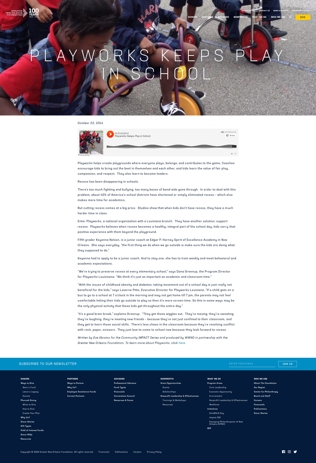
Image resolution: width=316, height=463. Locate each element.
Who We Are (260, 379)
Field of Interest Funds (32, 430)
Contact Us (264, 11)
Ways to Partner (75, 383)
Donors (25, 379)
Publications (260, 409)
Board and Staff (262, 396)
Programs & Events (301, 11)
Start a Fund (29, 388)
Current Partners (75, 396)
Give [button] (303, 17)
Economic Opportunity (220, 392)
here (182, 343)
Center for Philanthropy (266, 392)
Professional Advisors (125, 383)
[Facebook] (283, 452)
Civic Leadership (217, 388)
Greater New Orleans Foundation (22, 10)
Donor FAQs (26, 435)
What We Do (214, 379)
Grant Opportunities (171, 383)
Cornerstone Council (124, 396)
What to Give (29, 405)
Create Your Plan (31, 413)
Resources (26, 439)
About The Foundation (265, 383)
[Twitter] (295, 452)
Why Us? (25, 418)
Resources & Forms (123, 400)
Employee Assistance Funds (81, 392)
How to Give (29, 409)
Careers (258, 400)
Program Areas (215, 383)
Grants (166, 388)
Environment (215, 396)
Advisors (119, 379)
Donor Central (249, 11)
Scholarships (169, 392)
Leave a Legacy (31, 392)
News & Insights (281, 11)
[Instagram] (289, 452)
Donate (26, 396)
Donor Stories (27, 422)
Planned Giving (28, 400)
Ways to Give (27, 383)
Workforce (214, 405)
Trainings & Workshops (174, 400)
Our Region (259, 388)
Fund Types (120, 388)
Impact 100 (215, 418)
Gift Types (26, 426)
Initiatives (212, 409)
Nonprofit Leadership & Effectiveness (180, 396)
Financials (119, 392)
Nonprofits (167, 379)
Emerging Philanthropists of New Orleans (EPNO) (226, 423)
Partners (72, 379)
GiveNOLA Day (216, 413)
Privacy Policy (154, 452)
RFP (209, 429)
